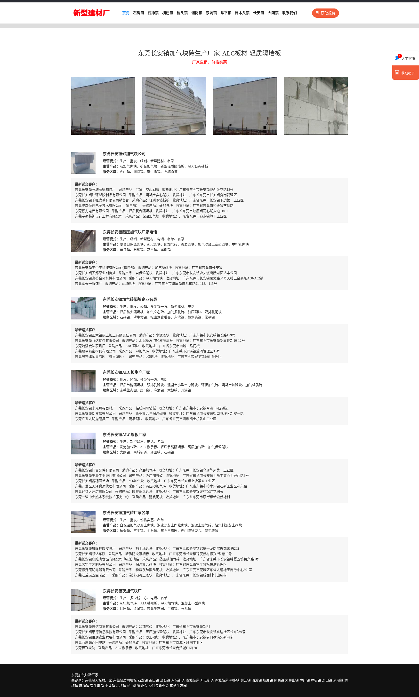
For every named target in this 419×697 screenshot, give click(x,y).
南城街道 (192, 680)
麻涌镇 (84, 686)
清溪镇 (257, 680)
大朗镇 (273, 13)
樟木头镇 (242, 13)
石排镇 (153, 13)
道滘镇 (338, 680)
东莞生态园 (178, 686)
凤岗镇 (279, 680)
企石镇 (165, 680)
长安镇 (258, 13)
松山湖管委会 (137, 686)
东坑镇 (211, 13)
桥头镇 (182, 13)
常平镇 (225, 13)
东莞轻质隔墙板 (125, 680)
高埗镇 (121, 686)
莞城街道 (221, 680)
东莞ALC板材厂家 (98, 680)
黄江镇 (246, 680)
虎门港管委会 (158, 686)
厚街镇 (316, 680)
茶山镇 (154, 680)
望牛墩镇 (97, 686)
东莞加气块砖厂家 (84, 675)
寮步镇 (234, 680)
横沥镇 (167, 13)
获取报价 (328, 13)
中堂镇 (110, 686)
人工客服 (407, 58)
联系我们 (289, 13)
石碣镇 (138, 13)
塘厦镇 (268, 680)
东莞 (125, 13)
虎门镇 (305, 680)
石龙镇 (143, 680)
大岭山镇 (292, 680)
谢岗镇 (196, 13)
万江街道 (207, 680)
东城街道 (178, 680)
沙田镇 (327, 680)
